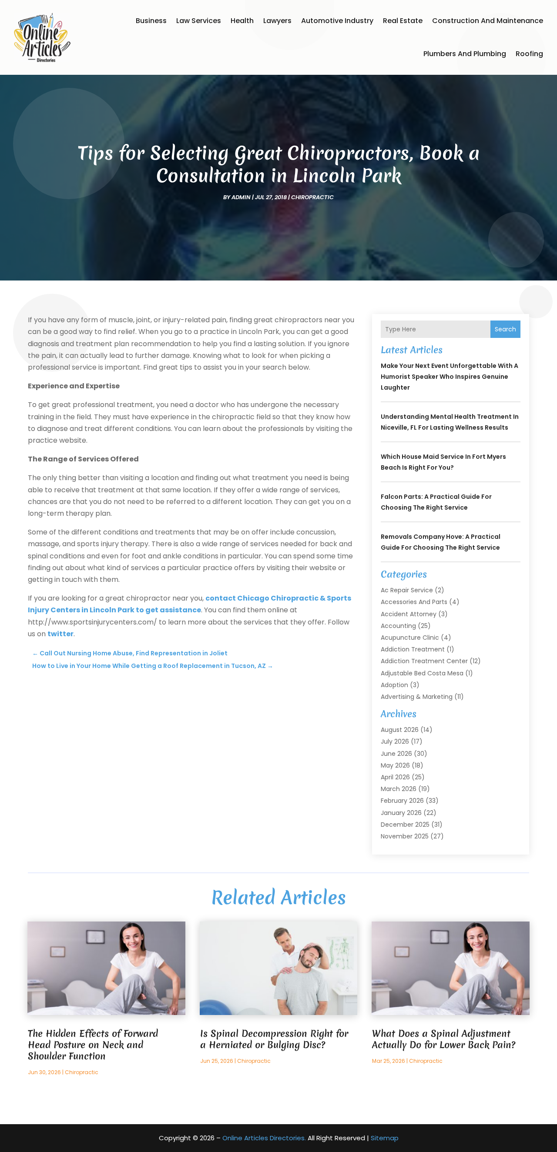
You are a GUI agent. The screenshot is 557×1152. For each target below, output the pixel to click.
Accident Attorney (408, 614)
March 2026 (398, 789)
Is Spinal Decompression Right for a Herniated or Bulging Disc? (274, 1039)
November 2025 (405, 836)
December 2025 (405, 824)
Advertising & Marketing (417, 696)
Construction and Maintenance (487, 21)
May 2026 (395, 765)
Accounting (398, 625)
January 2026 (401, 812)
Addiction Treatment (413, 649)
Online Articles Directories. (264, 1137)
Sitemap (385, 1137)
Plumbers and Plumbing (464, 54)
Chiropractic (312, 197)
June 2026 (396, 753)
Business (151, 21)
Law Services (198, 21)
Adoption (394, 685)
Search (505, 329)
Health (242, 21)
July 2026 (395, 741)
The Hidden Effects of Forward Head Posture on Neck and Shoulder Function (93, 1044)
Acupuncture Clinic (410, 637)
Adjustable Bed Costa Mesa (422, 673)
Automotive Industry (337, 21)
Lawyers (277, 21)
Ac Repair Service (407, 590)
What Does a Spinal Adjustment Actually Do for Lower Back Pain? (443, 1039)
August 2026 (400, 729)
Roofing (529, 54)
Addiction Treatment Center (424, 661)
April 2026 (395, 777)
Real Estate (403, 21)
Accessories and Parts (414, 602)
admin (241, 197)
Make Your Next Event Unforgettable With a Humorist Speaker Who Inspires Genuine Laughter (449, 376)
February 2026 (402, 800)
